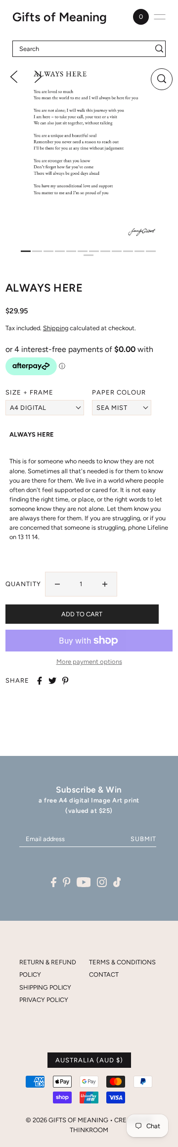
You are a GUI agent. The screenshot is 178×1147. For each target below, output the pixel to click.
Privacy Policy (43, 999)
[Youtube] (84, 882)
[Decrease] (57, 584)
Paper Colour (119, 392)
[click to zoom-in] (162, 79)
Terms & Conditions (122, 962)
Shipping (55, 328)
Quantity (23, 584)
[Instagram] (102, 882)
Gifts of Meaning (59, 16)
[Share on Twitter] (52, 681)
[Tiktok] (117, 882)
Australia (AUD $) (89, 1060)
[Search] (159, 48)
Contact (104, 974)
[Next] (38, 76)
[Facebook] (53, 882)
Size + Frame (29, 392)
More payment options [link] (89, 661)
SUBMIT (143, 839)
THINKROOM (89, 1130)
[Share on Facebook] (40, 681)
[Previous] (14, 76)
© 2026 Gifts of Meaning (67, 1120)
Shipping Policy (45, 987)
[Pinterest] (67, 882)
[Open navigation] (160, 17)
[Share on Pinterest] (65, 681)
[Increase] (105, 584)
